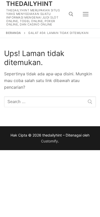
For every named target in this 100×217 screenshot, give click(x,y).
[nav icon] (85, 14)
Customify (49, 141)
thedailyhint (29, 3)
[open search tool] (71, 14)
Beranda (13, 33)
